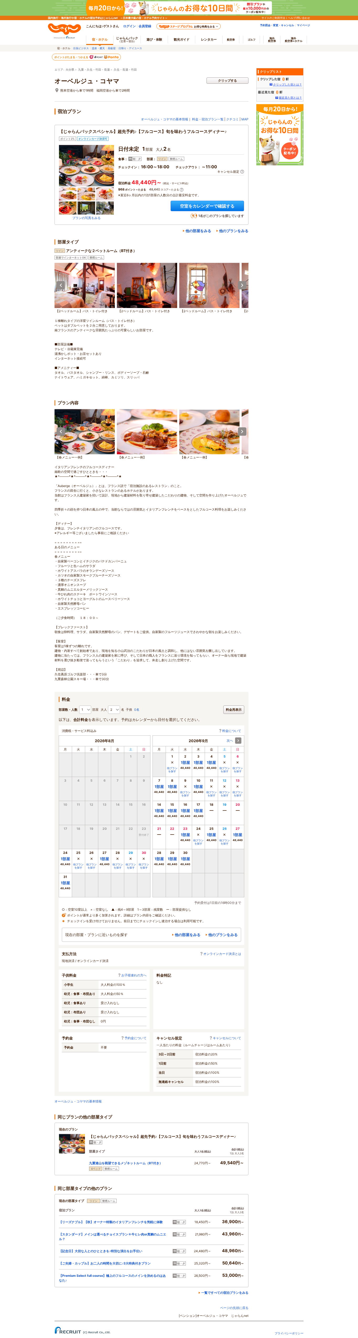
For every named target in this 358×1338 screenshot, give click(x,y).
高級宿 (112, 48)
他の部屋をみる (198, 230)
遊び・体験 (154, 39)
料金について (231, 731)
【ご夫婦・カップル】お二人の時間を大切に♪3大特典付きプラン (105, 1263)
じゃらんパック (127, 39)
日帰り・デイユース (130, 48)
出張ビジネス (81, 48)
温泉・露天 (98, 48)
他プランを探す (78, 866)
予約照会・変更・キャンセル (277, 25)
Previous (61, 285)
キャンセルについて (227, 1038)
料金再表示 (234, 710)
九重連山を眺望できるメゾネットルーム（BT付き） (125, 1163)
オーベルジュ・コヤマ (87, 81)
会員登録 (145, 26)
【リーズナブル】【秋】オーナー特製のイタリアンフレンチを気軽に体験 (111, 1222)
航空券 (231, 39)
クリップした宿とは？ (287, 84)
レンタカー (209, 39)
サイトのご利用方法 (273, 17)
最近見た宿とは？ (290, 97)
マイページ (303, 25)
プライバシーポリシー (289, 1333)
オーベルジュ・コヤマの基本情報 (164, 119)
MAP (244, 119)
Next (242, 285)
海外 (272, 39)
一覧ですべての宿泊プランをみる (224, 1293)
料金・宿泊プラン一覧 (208, 119)
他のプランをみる (233, 230)
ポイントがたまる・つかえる (71, 57)
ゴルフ (252, 39)
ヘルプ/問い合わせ (299, 17)
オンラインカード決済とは (222, 954)
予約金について (135, 1038)
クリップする (227, 80)
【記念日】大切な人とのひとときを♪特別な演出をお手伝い (100, 1251)
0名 (136, 710)
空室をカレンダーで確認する (207, 206)
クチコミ (232, 119)
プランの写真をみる (86, 218)
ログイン (129, 26)
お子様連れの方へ (134, 975)
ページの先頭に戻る (234, 1308)
